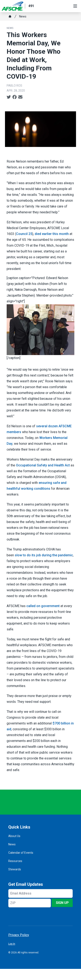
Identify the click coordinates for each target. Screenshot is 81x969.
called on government (43, 606)
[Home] (10, 16)
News (22, 16)
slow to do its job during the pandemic (44, 555)
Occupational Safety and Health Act (43, 465)
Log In (11, 943)
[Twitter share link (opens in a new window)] (9, 97)
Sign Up (62, 903)
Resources (15, 861)
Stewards (14, 869)
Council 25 (24, 234)
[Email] (20, 97)
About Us (14, 836)
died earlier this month (52, 234)
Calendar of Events (20, 852)
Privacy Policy (18, 935)
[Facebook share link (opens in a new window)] (14, 97)
